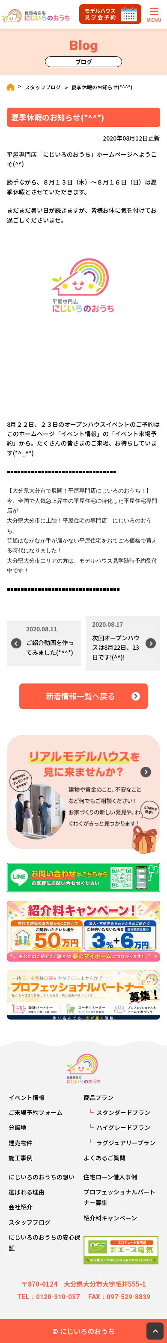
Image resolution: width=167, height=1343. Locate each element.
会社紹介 (21, 1206)
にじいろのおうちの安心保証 (45, 1242)
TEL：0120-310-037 (48, 1297)
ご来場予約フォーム (36, 1112)
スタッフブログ (43, 87)
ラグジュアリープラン (125, 1142)
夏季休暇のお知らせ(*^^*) (102, 87)
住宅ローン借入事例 (110, 1177)
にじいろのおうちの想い (42, 1177)
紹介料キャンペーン (110, 1218)
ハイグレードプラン (123, 1127)
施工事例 (21, 1157)
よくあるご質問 (104, 1157)
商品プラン (98, 1097)
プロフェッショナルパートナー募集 (119, 1197)
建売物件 (21, 1142)
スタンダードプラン (123, 1112)
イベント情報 (27, 1097)
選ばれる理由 (27, 1192)
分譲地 (18, 1127)
